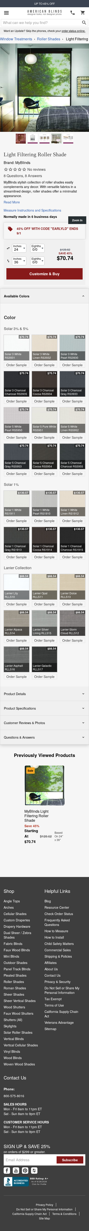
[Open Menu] (6, 12)
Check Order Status (58, 913)
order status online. (73, 31)
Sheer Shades (14, 994)
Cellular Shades (15, 913)
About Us (51, 969)
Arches (9, 907)
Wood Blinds (13, 1057)
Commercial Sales (57, 950)
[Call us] (72, 12)
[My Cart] (82, 12)
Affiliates (50, 962)
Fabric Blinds (13, 943)
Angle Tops (12, 901)
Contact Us (52, 975)
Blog (47, 901)
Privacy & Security (57, 981)
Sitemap (50, 1028)
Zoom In (77, 220)
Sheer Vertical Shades (20, 1000)
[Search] (84, 22)
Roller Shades (48, 38)
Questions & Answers (19, 737)
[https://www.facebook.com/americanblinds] (7, 1170)
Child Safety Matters (59, 943)
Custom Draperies (17, 920)
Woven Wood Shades (19, 1064)
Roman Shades (15, 988)
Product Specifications (20, 708)
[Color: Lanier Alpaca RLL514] (56, 139)
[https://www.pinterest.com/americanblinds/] (25, 1170)
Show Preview (15, 306)
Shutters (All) (13, 1019)
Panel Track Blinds (17, 969)
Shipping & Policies (58, 956)
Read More (12, 202)
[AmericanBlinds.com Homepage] (44, 13)
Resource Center (56, 907)
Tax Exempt (53, 999)
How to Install (54, 937)
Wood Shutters (14, 1007)
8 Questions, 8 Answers (23, 175)
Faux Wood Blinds (17, 950)
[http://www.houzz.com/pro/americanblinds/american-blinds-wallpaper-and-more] (34, 1170)
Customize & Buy (68, 1223)
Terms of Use (54, 1005)
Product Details (15, 693)
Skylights (10, 1026)
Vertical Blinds (14, 1038)
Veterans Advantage (59, 1022)
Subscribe (70, 1160)
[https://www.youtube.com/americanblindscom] (16, 1170)
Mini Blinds (11, 956)
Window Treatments (16, 38)
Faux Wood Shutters (18, 1013)
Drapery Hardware (17, 926)
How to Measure (56, 931)
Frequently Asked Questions (57, 922)
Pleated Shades (15, 975)
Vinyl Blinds (12, 1051)
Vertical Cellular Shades (21, 1045)
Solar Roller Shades (18, 1032)
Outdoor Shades (15, 962)
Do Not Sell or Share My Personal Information (61, 990)
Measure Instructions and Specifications (32, 210)
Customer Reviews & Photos (24, 722)
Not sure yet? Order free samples (44, 1213)
